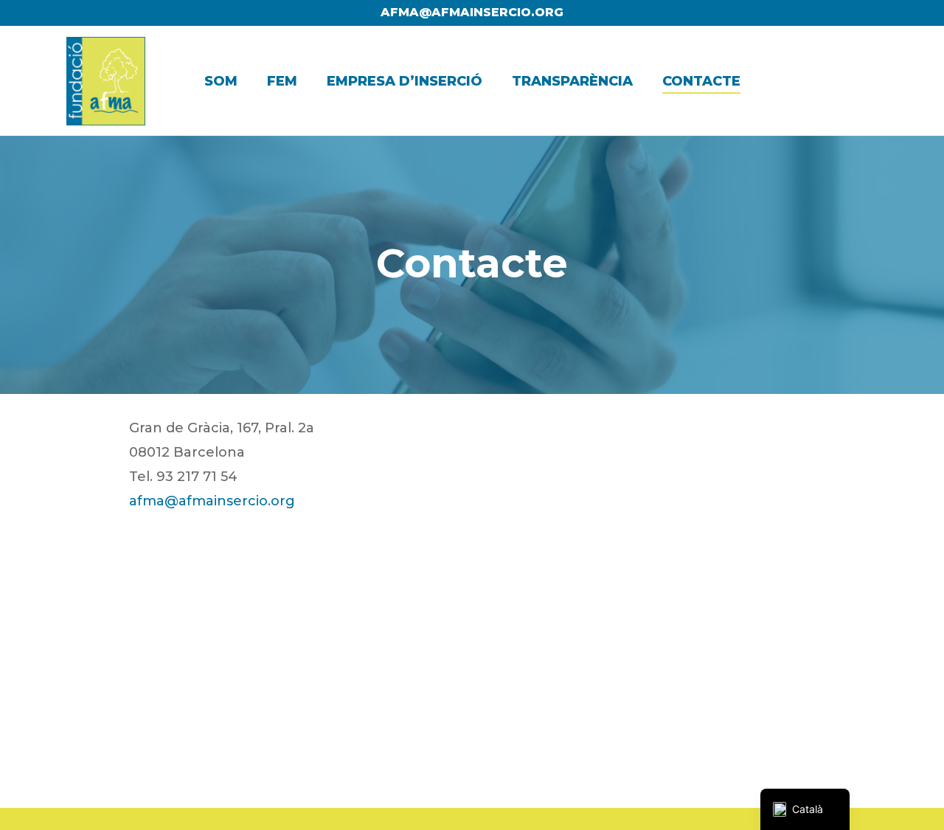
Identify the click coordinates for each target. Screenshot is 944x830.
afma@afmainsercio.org (472, 12)
